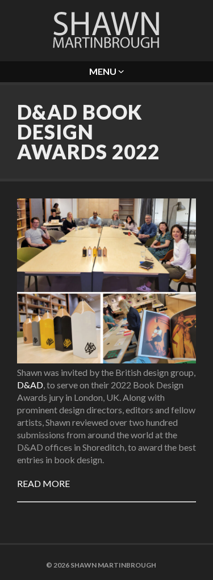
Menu (103, 71)
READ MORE (43, 483)
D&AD (30, 384)
